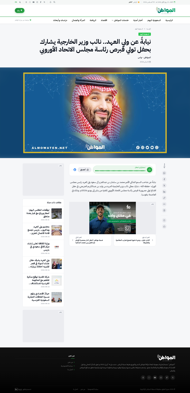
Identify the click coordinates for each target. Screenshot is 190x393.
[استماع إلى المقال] (164, 226)
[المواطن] (165, 10)
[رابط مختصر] (164, 204)
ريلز (18, 10)
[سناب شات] (30, 2)
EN (16, 2)
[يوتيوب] (33, 2)
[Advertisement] (43, 179)
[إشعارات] (50, 2)
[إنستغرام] (37, 2)
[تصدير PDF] (164, 210)
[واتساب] (164, 173)
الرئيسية (169, 20)
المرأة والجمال (78, 20)
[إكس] (164, 185)
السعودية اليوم (154, 20)
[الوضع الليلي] (20, 2)
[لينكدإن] (164, 191)
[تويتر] (44, 2)
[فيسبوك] (40, 2)
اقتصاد (104, 20)
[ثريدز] (26, 2)
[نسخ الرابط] (164, 198)
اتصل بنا (70, 369)
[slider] (120, 171)
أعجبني (83, 169)
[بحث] (54, 2)
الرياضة (93, 20)
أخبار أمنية (138, 20)
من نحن (70, 362)
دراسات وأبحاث (60, 20)
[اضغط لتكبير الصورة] (95, 112)
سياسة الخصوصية (67, 366)
